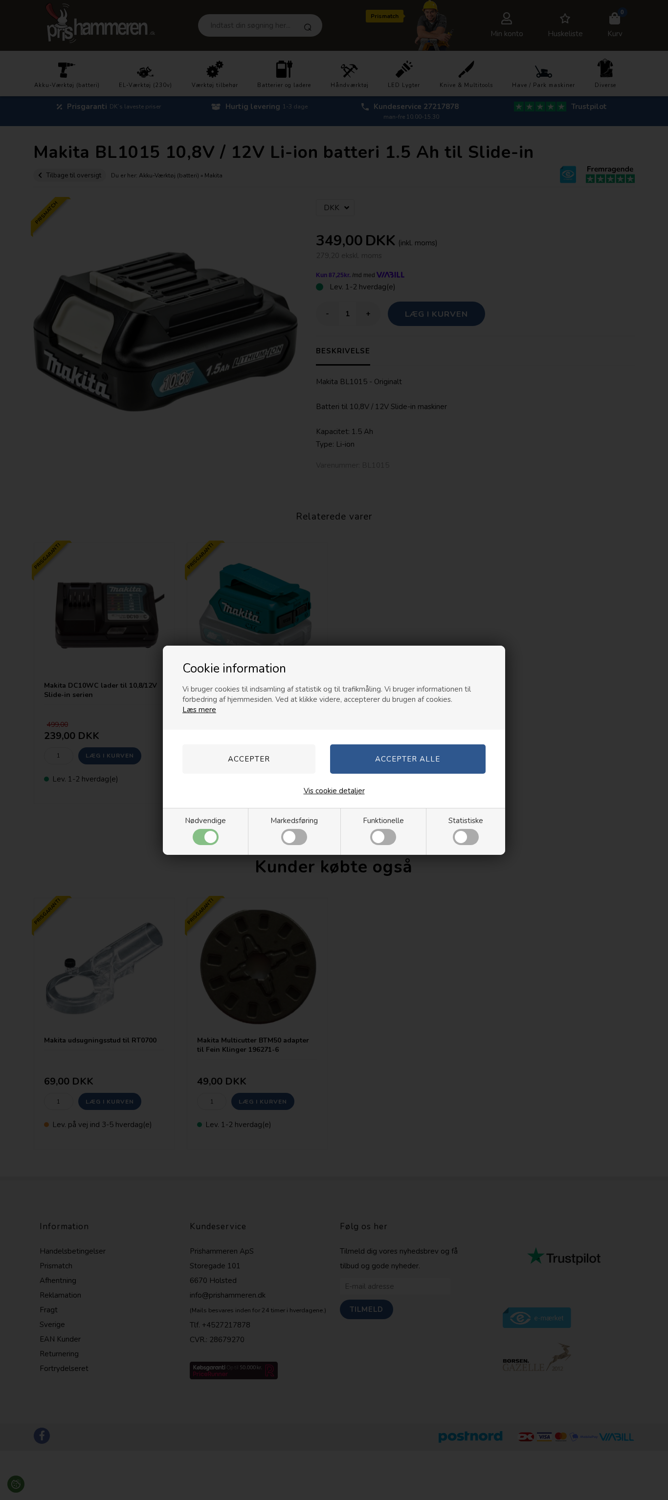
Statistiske (465, 821)
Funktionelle (383, 821)
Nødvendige (205, 821)
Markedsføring (294, 821)
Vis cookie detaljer (334, 791)
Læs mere (199, 710)
